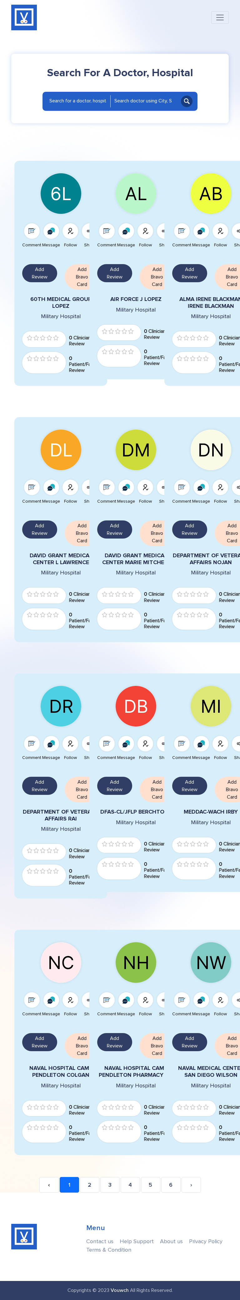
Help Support (137, 1241)
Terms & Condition (108, 1250)
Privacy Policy (205, 1241)
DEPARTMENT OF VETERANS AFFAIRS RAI (61, 815)
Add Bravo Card (82, 277)
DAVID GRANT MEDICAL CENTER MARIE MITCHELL (136, 559)
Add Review (40, 273)
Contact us (99, 1241)
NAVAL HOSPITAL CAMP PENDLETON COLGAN (60, 1071)
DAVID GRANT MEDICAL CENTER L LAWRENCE (61, 559)
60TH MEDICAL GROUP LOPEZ (61, 302)
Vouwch (120, 1290)
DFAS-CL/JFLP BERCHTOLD (135, 812)
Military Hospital (61, 316)
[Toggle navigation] (220, 17)
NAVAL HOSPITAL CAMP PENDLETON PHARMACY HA (136, 1071)
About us (171, 1241)
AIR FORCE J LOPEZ (136, 299)
